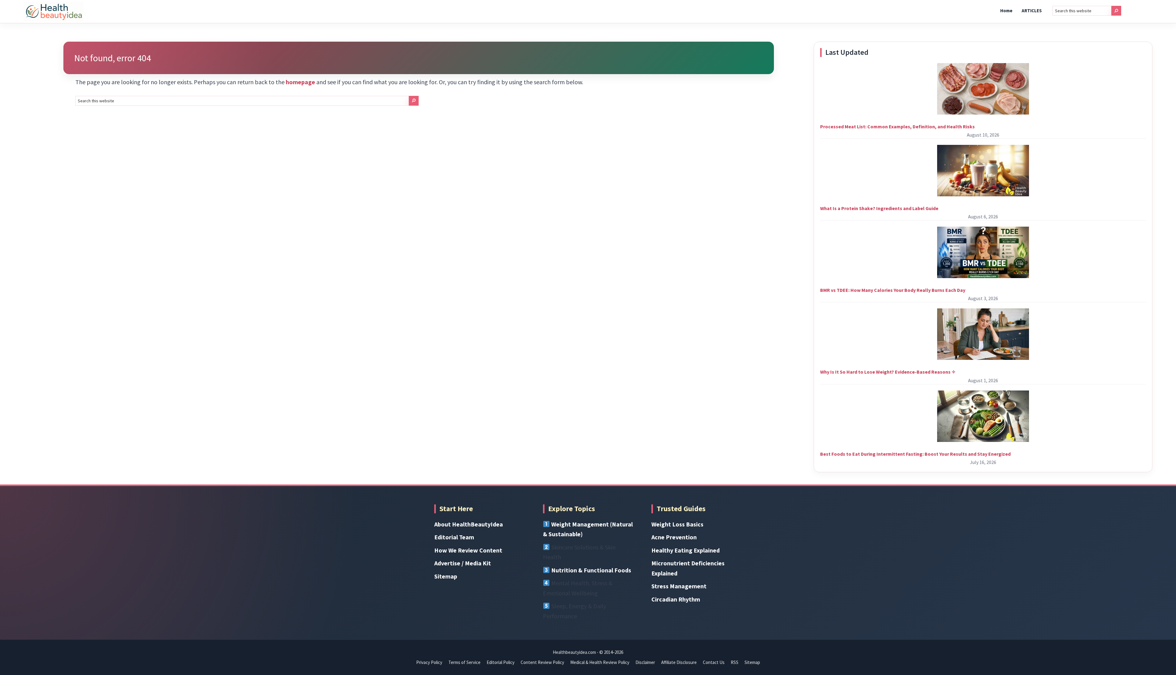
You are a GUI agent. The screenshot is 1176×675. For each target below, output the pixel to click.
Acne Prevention (674, 537)
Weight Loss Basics (677, 524)
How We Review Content (468, 550)
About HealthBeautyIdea (468, 524)
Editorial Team (454, 537)
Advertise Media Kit (462, 563)
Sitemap (445, 576)
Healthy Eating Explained (685, 550)
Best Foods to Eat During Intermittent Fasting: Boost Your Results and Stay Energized (915, 454)
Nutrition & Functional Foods (591, 570)
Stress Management (679, 586)
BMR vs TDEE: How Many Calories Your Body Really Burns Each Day (892, 290)
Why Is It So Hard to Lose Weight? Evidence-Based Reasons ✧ (888, 372)
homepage (300, 82)
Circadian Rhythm (675, 599)
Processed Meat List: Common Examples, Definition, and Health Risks (897, 126)
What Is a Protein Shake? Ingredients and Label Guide (879, 208)
